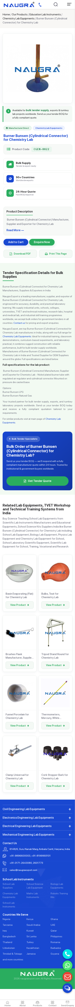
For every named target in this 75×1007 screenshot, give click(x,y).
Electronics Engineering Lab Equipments (28, 817)
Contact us (19, 323)
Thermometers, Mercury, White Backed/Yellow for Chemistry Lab (52, 716)
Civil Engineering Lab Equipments (24, 809)
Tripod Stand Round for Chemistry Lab (55, 656)
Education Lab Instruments (45, 14)
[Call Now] (67, 954)
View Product (18, 605)
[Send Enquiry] (67, 977)
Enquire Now (42, 242)
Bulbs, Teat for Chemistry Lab (50, 595)
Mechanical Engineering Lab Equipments (28, 834)
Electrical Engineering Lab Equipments (27, 826)
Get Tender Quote (39, 481)
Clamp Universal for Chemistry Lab (17, 776)
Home (6, 14)
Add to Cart (16, 242)
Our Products (20, 14)
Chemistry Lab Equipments (19, 18)
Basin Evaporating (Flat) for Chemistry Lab (19, 595)
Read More (13, 230)
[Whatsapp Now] (67, 965)
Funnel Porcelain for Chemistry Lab (17, 716)
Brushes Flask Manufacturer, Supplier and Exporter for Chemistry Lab (19, 656)
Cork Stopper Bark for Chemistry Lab (54, 776)
